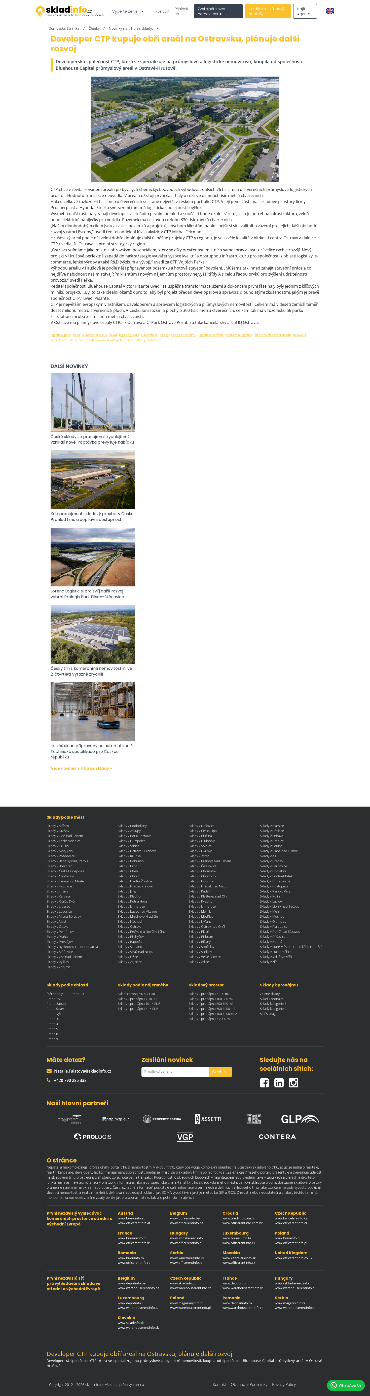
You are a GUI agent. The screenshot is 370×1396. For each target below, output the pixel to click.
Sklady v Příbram (201, 936)
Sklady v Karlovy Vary (275, 891)
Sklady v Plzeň (199, 931)
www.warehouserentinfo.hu (296, 1288)
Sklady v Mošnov (272, 916)
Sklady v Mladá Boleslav (64, 916)
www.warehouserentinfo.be (138, 1288)
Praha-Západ (56, 1003)
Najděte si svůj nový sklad (266, 11)
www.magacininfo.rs (290, 1303)
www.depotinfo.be (131, 1283)
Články (94, 28)
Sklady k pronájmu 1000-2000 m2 (213, 1013)
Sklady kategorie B (273, 1003)
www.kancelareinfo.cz (291, 1218)
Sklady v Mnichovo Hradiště (138, 916)
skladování (154, 340)
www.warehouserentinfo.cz (190, 1288)
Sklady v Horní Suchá (275, 881)
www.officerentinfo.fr (134, 1243)
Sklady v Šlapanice (131, 946)
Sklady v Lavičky (271, 901)
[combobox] (127, 11)
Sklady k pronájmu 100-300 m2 (211, 998)
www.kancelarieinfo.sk (239, 1258)
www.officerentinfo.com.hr (243, 1223)
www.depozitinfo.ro (237, 1303)
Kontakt (163, 11)
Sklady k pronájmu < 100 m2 (209, 993)
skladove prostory (94, 335)
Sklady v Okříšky (200, 851)
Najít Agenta (303, 11)
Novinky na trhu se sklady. (131, 28)
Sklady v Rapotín (130, 941)
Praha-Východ (57, 1013)
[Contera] (277, 1136)
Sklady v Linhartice (131, 906)
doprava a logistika (239, 335)
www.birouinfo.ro (131, 1258)
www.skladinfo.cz (183, 1283)
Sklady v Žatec (199, 856)
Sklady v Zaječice (130, 961)
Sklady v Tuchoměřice (275, 951)
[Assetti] (208, 1118)
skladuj (140, 340)
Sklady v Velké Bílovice (205, 956)
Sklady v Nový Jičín (60, 851)
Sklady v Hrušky (58, 846)
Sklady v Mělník (200, 911)
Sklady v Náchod (130, 921)
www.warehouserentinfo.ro (243, 1307)
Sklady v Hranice (272, 841)
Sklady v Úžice (128, 956)
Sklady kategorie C (273, 1008)
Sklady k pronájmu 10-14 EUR (139, 1003)
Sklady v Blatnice (272, 825)
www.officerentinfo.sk (239, 1262)
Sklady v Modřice (201, 916)
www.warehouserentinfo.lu (138, 1307)
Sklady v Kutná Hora (132, 901)
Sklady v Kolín (270, 896)
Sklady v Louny (271, 846)
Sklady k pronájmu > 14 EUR (138, 1008)
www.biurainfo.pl (287, 1238)
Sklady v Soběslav (201, 946)
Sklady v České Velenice (64, 841)
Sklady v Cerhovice (273, 866)
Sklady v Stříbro (58, 825)
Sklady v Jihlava (57, 891)
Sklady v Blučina (200, 836)
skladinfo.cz (149, 335)
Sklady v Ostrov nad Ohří (207, 926)
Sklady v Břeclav (271, 861)
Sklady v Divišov (58, 830)
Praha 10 (77, 993)
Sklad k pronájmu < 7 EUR (136, 993)
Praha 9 (52, 1039)
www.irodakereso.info (186, 1238)
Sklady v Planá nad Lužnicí (279, 851)
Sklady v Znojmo (58, 967)
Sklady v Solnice (200, 846)
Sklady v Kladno (129, 896)
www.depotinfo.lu (131, 1303)
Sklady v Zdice (199, 961)
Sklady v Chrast (129, 876)
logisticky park (60, 335)
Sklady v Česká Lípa (203, 830)
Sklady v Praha (57, 936)
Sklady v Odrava (271, 836)
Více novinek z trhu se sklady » (81, 768)
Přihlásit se (182, 11)
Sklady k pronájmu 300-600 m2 (211, 1003)
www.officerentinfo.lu (239, 1243)
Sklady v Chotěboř (273, 871)
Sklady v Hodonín (201, 881)
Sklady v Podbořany (132, 825)
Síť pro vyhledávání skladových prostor (106, 340)
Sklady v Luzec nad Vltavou (137, 911)
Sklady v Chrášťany (202, 876)
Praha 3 (52, 1018)
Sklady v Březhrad (59, 866)
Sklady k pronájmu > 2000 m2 (210, 1018)
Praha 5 (52, 1028)
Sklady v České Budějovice (65, 871)
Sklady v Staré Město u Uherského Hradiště (291, 946)
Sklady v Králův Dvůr (61, 901)
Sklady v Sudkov (200, 951)
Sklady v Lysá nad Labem (65, 836)
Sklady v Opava (57, 926)
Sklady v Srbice (128, 846)
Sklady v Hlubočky (202, 841)
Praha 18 (53, 998)
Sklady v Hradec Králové (135, 886)
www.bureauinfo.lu (237, 1238)
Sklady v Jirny (127, 891)
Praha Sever (55, 1008)
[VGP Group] (185, 1137)
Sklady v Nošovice (201, 825)
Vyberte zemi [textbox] (124, 11)
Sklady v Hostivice (59, 886)
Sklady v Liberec (58, 906)
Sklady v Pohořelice (61, 856)
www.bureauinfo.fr (132, 1238)
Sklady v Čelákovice (202, 866)
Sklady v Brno (127, 866)
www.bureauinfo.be (185, 1218)
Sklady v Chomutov (202, 871)
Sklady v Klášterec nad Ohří (208, 896)
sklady (164, 335)
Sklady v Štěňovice (60, 951)
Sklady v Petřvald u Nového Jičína (142, 931)
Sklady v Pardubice (273, 926)
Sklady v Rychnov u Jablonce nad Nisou (75, 946)
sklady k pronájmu (183, 335)
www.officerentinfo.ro (134, 1262)
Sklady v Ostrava (129, 926)
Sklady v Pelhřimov (60, 931)
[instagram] (295, 1080)
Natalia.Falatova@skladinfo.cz (82, 1071)
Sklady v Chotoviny (60, 876)
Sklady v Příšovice (272, 936)
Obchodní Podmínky (249, 1384)
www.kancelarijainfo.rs (187, 1258)
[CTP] (115, 1117)
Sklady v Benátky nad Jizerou (67, 861)
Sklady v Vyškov (58, 961)
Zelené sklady (270, 993)
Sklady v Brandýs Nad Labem (210, 861)
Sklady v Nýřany (200, 921)
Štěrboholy (55, 993)
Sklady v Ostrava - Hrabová (137, 851)
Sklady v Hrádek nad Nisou (208, 886)
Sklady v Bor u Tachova (134, 836)
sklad (76, 335)
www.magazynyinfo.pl (186, 1303)
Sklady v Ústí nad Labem (64, 956)
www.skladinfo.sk (131, 1322)
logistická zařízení (211, 335)
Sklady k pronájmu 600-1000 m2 (212, 1008)
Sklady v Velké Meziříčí (276, 956)
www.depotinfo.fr (236, 1283)
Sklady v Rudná (271, 941)
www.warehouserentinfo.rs (295, 1307)
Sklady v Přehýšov (131, 936)
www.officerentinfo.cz (291, 1223)
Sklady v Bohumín (131, 861)
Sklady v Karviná (58, 896)
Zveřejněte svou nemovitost (212, 11)
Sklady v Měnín (271, 911)
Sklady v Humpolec (131, 841)
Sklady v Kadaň (200, 891)
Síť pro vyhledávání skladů (272, 335)
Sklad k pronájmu (272, 998)
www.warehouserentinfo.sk (138, 1327)
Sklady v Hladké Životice (135, 881)
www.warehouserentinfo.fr (243, 1288)
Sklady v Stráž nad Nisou (135, 951)
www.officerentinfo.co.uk (293, 1258)
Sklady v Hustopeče (274, 886)
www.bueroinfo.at (131, 1218)
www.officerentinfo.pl (291, 1243)
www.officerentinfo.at (134, 1223)
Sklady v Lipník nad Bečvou (279, 906)
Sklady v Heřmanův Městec (66, 881)
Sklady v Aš (268, 856)
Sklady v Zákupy (129, 830)
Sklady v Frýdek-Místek (276, 876)
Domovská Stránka (64, 28)
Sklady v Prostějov (60, 941)
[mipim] (69, 1118)
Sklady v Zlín (269, 961)
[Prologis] (92, 1136)
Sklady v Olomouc (273, 921)
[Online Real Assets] (254, 1118)
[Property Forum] (161, 1118)
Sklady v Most (56, 921)
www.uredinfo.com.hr (239, 1218)
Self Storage (268, 1013)
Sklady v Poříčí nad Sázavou (280, 931)
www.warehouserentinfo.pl (190, 1307)
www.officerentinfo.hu (187, 1243)
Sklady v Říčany (200, 941)
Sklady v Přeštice (272, 830)
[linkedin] (281, 1080)
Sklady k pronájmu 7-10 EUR (138, 998)
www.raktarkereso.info (292, 1283)
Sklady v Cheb (128, 871)
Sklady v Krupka (129, 856)
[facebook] (267, 1080)
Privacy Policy (284, 1384)
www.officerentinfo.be (186, 1223)
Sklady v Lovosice (59, 911)
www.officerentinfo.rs (186, 1262)
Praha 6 (52, 1034)
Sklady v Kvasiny (200, 901)
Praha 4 (52, 1023)
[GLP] (300, 1118)
